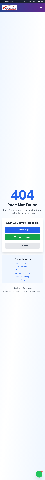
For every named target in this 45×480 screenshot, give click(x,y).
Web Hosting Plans (22, 263)
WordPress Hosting (22, 277)
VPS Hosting (22, 267)
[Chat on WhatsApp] (39, 474)
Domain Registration (22, 273)
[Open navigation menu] (41, 8)
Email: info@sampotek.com (32, 291)
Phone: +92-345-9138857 (11, 291)
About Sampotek (22, 280)
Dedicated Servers (22, 270)
